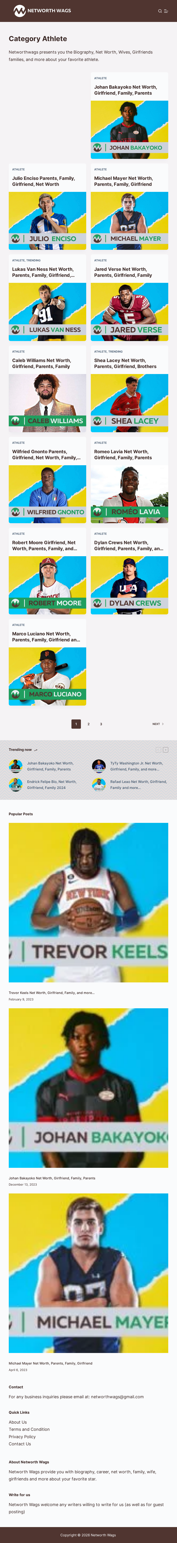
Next (156, 724)
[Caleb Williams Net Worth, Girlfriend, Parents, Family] (47, 403)
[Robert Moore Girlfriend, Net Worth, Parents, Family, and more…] (47, 585)
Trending (33, 260)
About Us (18, 1422)
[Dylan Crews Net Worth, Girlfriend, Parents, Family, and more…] (129, 585)
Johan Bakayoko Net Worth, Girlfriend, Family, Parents (52, 1178)
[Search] (160, 11)
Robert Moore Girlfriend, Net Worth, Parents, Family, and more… (44, 548)
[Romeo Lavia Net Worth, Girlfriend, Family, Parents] (129, 494)
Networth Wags (103, 1535)
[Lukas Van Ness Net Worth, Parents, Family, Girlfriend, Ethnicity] (47, 312)
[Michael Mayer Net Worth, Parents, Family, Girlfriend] (129, 221)
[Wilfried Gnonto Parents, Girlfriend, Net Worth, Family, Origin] (47, 494)
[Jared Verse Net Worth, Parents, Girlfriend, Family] (129, 312)
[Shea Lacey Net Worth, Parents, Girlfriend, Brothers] (129, 403)
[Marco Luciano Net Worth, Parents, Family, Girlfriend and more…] (47, 676)
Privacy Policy (22, 1436)
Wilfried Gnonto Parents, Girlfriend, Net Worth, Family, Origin (44, 457)
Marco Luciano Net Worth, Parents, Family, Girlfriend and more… (46, 640)
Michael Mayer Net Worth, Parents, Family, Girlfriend (50, 1363)
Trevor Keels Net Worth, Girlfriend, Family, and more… (52, 993)
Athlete (100, 78)
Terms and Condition (29, 1429)
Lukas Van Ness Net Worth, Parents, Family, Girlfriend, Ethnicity (43, 275)
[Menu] (166, 11)
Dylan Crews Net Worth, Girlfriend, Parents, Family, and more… (128, 548)
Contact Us (20, 1443)
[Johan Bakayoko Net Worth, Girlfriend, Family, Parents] (129, 130)
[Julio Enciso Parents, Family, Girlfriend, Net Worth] (47, 221)
